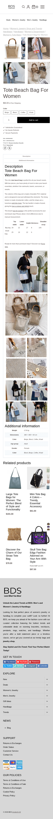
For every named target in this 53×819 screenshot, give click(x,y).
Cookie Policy (9, 792)
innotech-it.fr (16, 812)
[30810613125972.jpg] (39, 48)
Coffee (23, 112)
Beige (7, 112)
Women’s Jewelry (18, 20)
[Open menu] (42, 7)
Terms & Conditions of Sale (14, 784)
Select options (14, 520)
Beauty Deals (10, 145)
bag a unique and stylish (20, 206)
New (5, 679)
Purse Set (21, 142)
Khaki (31, 112)
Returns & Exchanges (12, 743)
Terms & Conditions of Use (14, 780)
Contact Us (8, 755)
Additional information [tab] (26, 160)
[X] (9, 148)
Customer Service (10, 751)
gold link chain (17, 203)
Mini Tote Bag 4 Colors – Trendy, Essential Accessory (37, 500)
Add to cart (33, 120)
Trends (6, 712)
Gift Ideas (7, 701)
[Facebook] (5, 148)
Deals (8, 20)
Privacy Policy (9, 795)
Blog (9, 728)
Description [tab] (26, 156)
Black (15, 112)
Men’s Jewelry (32, 20)
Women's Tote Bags (13, 142)
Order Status (8, 747)
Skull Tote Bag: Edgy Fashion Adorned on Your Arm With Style (38, 555)
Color (5, 109)
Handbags (43, 20)
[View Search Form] (22, 7)
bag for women (18, 211)
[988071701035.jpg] (14, 73)
